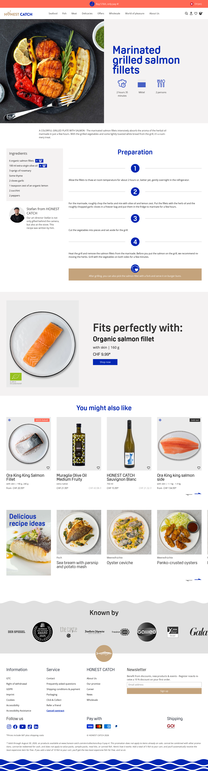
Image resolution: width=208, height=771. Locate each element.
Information (16, 670)
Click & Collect (54, 699)
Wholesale (114, 13)
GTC (8, 678)
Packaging (52, 694)
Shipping (175, 719)
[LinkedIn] (36, 726)
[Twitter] (30, 727)
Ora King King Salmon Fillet (25, 477)
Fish (64, 13)
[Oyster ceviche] (129, 532)
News (90, 694)
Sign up (164, 691)
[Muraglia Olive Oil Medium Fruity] (79, 444)
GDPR (9, 689)
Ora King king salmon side (175, 477)
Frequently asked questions (61, 683)
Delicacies (87, 13)
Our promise (93, 683)
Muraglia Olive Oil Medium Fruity (72, 477)
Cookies (10, 699)
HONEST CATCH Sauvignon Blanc (121, 477)
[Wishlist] (195, 13)
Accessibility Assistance (18, 710)
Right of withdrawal (16, 683)
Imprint (10, 694)
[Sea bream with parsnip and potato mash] (79, 532)
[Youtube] (23, 726)
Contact (51, 678)
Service (53, 670)
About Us (154, 13)
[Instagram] (9, 726)
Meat (74, 13)
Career (90, 689)
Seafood (53, 13)
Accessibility (12, 705)
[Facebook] (15, 727)
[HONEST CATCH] (20, 13)
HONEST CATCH (101, 670)
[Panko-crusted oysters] (179, 532)
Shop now (105, 362)
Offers (100, 13)
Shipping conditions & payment (63, 689)
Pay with (94, 719)
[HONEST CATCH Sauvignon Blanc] (129, 444)
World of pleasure (134, 13)
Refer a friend (54, 705)
